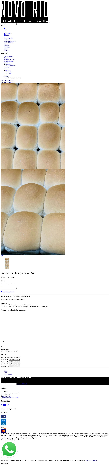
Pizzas (6, 49)
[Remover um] (1, 287)
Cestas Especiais (8, 38)
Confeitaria (7, 45)
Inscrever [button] (19, 384)
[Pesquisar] (2, 25)
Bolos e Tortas (11, 65)
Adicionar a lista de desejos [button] (17, 299)
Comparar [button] (5, 299)
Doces (6, 39)
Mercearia (7, 50)
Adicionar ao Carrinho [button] (8, 291)
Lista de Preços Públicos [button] (7, 80)
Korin (9, 73)
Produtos (6, 76)
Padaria (6, 44)
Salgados (6, 47)
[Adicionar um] (1, 290)
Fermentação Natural (9, 41)
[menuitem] (7, 82)
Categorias (4, 53)
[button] (4, 28)
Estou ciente (4, 463)
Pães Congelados (8, 42)
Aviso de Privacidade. (92, 460)
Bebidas (10, 72)
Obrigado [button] (24, 384)
